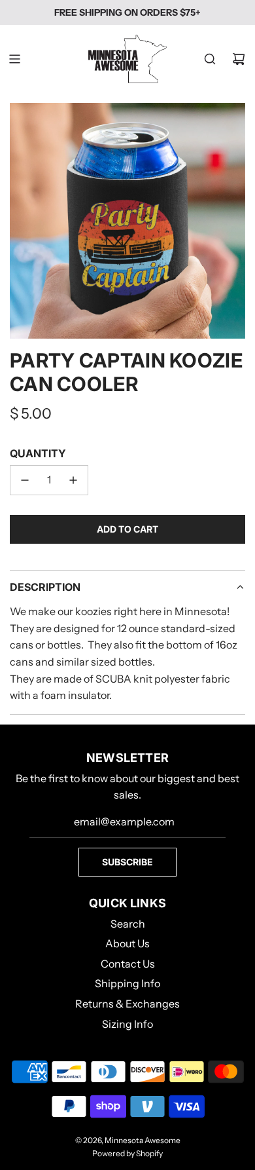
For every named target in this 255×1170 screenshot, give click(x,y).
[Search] (210, 59)
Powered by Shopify (127, 1153)
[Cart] (238, 59)
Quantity (38, 453)
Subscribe (127, 861)
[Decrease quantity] (24, 480)
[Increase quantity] (73, 480)
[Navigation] (14, 59)
